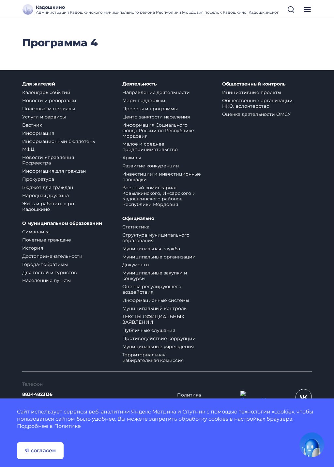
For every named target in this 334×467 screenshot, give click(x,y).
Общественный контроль (253, 84)
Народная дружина (45, 195)
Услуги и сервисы (44, 117)
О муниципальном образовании (62, 223)
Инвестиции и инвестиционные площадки (161, 176)
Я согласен (40, 450)
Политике (67, 426)
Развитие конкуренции (150, 166)
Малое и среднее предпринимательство (150, 146)
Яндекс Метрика (153, 412)
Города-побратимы (45, 264)
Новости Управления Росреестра (48, 160)
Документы (135, 265)
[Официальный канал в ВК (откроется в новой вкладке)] (304, 397)
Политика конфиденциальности (203, 397)
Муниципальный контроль (154, 308)
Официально (138, 218)
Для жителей (38, 84)
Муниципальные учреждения (158, 347)
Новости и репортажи (49, 100)
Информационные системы (155, 300)
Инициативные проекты (251, 92)
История (32, 248)
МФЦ (28, 149)
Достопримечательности (52, 256)
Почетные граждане (46, 240)
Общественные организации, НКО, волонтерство (258, 103)
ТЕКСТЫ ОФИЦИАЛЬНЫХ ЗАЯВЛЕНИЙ (153, 319)
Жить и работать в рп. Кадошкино (48, 206)
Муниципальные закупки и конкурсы (154, 275)
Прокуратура (38, 179)
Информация (38, 133)
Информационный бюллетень (58, 141)
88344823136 (37, 394)
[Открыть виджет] (311, 444)
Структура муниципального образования (156, 237)
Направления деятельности (156, 92)
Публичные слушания (148, 330)
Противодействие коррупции (159, 338)
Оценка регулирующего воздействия (151, 289)
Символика (36, 232)
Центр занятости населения (156, 117)
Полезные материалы (48, 109)
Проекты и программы (150, 109)
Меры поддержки (143, 100)
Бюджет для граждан (47, 187)
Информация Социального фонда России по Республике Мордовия (158, 130)
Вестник (32, 125)
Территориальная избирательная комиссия (153, 357)
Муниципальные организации (159, 257)
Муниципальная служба (151, 249)
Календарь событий (46, 92)
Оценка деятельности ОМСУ (256, 114)
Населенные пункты (46, 280)
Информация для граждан (54, 171)
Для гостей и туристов (49, 272)
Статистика (135, 227)
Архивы (131, 158)
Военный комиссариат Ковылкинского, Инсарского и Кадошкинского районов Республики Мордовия (159, 196)
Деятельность (139, 84)
